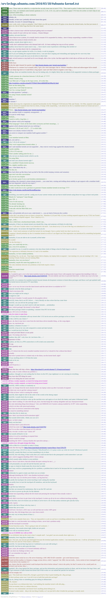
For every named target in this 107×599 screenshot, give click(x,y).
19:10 (103, 544)
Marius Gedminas (26, 597)
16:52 (103, 149)
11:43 (103, 28)
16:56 (103, 185)
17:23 (103, 269)
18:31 (103, 406)
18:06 (103, 276)
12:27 (103, 54)
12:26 (103, 47)
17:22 (103, 262)
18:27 (103, 383)
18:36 (103, 420)
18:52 (103, 452)
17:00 (103, 199)
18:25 (103, 376)
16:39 (103, 76)
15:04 (103, 70)
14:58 (103, 67)
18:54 (103, 466)
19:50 (103, 586)
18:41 (103, 436)
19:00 (103, 505)
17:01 (103, 208)
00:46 (103, 8)
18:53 (103, 454)
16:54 (103, 174)
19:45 (103, 569)
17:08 (103, 226)
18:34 (103, 413)
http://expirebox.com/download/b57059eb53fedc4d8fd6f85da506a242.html (34, 83)
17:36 (103, 272)
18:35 (103, 415)
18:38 (103, 429)
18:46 (103, 441)
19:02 (103, 521)
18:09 (103, 289)
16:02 (103, 73)
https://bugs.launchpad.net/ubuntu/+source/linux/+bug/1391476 (45, 448)
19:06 (103, 526)
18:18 (103, 365)
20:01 (103, 593)
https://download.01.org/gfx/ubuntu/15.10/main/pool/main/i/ (50, 369)
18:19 (103, 369)
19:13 (103, 555)
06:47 (103, 25)
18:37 (103, 425)
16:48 (103, 114)
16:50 (103, 128)
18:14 (103, 316)
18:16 (103, 337)
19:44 (103, 565)
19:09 (103, 537)
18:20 (103, 372)
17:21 (103, 257)
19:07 (103, 533)
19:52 (103, 591)
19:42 (103, 561)
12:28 (103, 58)
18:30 (103, 404)
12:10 (103, 30)
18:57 (103, 491)
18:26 (103, 378)
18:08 (103, 281)
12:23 (103, 35)
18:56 (103, 480)
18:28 (103, 392)
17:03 (103, 222)
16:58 (103, 188)
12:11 (103, 33)
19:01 (103, 514)
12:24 (103, 37)
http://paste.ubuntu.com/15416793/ (34, 427)
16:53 (103, 154)
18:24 (103, 374)
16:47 (103, 92)
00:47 (103, 12)
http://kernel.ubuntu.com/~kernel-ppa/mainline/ (50, 65)
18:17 (103, 351)
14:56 (103, 63)
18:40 (103, 431)
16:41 (103, 83)
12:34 (103, 60)
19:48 (103, 579)
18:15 (103, 319)
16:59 (103, 192)
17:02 (103, 216)
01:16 (103, 22)
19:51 (103, 589)
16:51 (103, 135)
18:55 (103, 477)
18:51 (103, 448)
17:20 (103, 251)
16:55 (103, 182)
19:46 (103, 572)
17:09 (103, 229)
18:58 (103, 498)
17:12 (103, 234)
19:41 (103, 558)
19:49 (103, 584)
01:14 (103, 17)
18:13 (103, 305)
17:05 (103, 224)
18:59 (103, 500)
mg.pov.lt (40, 597)
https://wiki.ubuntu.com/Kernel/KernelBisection (25, 190)
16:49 (103, 124)
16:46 (103, 90)
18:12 (103, 300)
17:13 (103, 244)
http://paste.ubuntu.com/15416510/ (35, 276)
